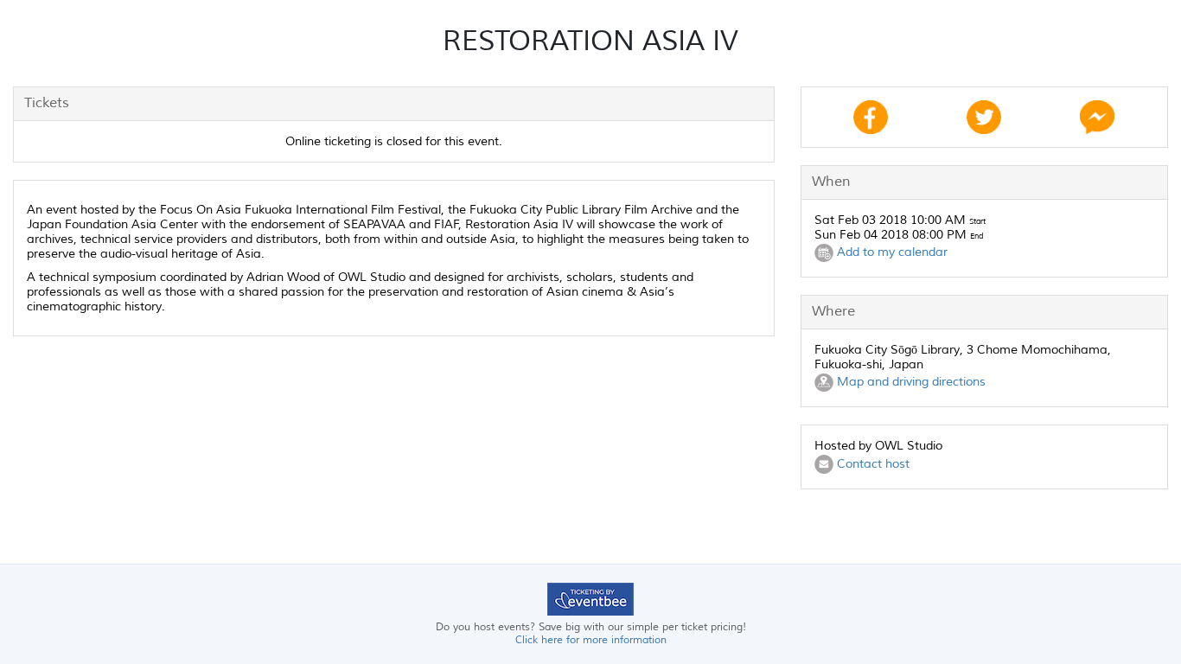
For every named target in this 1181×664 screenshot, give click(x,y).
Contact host (871, 463)
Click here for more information (591, 640)
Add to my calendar (890, 252)
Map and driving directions (909, 381)
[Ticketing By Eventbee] (590, 598)
